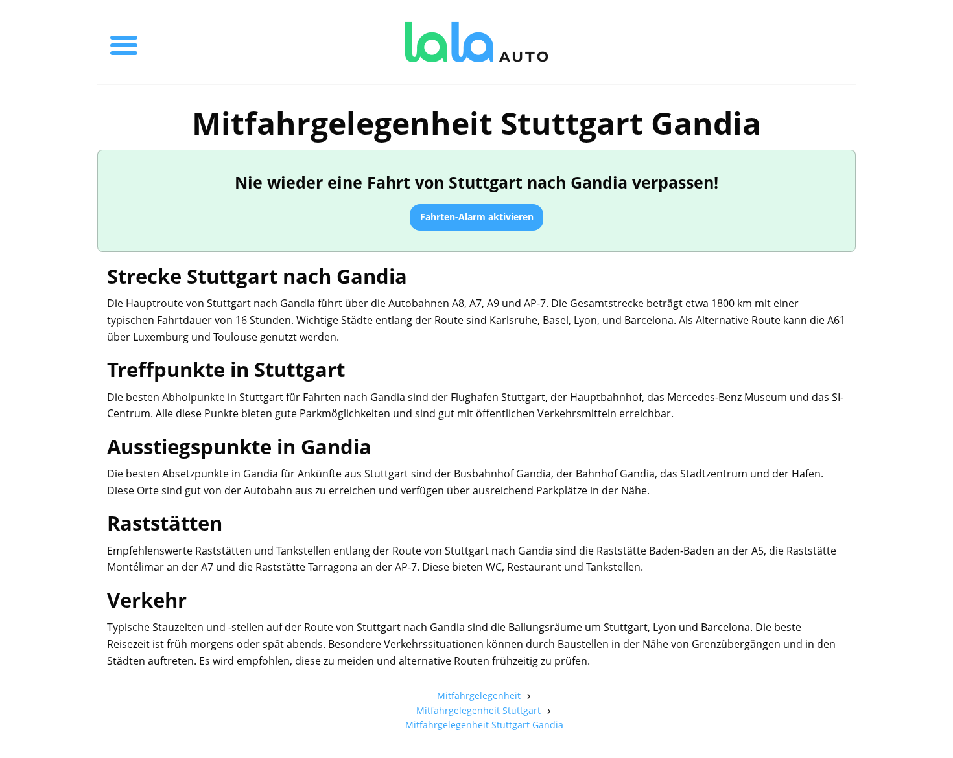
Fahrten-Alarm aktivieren (477, 217)
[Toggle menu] (124, 42)
